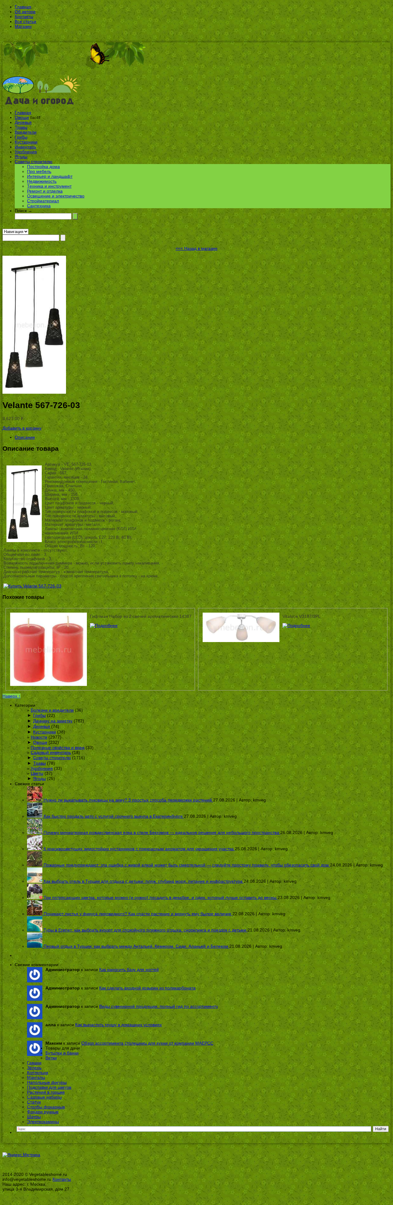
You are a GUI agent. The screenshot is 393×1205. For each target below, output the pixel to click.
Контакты (24, 16)
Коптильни (37, 1072)
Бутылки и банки (62, 1052)
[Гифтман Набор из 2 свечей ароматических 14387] (104, 625)
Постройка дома (43, 166)
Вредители (26, 132)
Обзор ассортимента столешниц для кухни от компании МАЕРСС (147, 1043)
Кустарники (26, 142)
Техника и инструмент (49, 186)
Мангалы (36, 1077)
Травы (21, 127)
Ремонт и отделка (45, 191)
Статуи (34, 1102)
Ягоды (21, 156)
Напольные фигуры (47, 1082)
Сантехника (39, 205)
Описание (25, 437)
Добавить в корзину (21, 428)
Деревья (23, 122)
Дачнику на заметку (52, 720)
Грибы (21, 137)
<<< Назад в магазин (196, 248)
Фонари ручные (43, 1111)
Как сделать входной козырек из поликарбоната (147, 987)
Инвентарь (25, 146)
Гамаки (34, 1062)
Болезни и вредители (52, 710)
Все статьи (25, 21)
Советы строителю (34, 161)
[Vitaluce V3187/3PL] (296, 625)
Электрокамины (43, 1121)
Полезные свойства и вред (57, 747)
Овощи (22, 117)
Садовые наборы (44, 1097)
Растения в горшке (46, 1092)
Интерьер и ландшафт (49, 176)
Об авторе (25, 11)
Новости (39, 737)
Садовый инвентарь (51, 752)
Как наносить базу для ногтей (129, 969)
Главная (23, 6)
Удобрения (26, 151)
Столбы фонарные (46, 1106)
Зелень (34, 1067)
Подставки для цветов (49, 1087)
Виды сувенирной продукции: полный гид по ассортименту (158, 1006)
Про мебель (39, 171)
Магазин (23, 26)
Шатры (34, 1116)
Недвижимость (41, 181)
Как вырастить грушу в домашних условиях (118, 1024)
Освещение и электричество (55, 195)
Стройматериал (43, 200)
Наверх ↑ (11, 696)
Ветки (51, 1057)
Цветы (37, 773)
